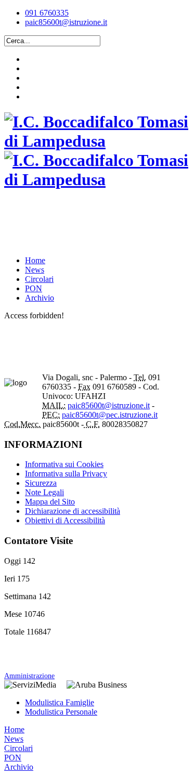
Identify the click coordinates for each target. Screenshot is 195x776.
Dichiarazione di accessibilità (72, 511)
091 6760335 (47, 12)
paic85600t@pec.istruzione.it (110, 414)
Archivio (39, 297)
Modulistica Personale (61, 711)
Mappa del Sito (50, 501)
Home (35, 260)
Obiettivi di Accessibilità (65, 520)
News (34, 269)
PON (33, 288)
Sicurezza (41, 482)
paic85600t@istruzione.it (66, 22)
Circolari (39, 279)
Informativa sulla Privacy (66, 473)
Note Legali (44, 492)
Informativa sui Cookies (64, 464)
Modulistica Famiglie (59, 702)
